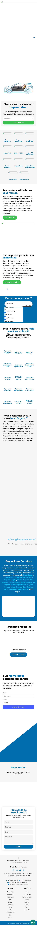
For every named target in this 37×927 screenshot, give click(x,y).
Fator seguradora (10, 589)
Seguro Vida (7, 153)
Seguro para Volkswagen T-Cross (7, 365)
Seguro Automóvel (7, 140)
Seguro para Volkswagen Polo (7, 352)
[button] (34, 37)
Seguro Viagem (24, 179)
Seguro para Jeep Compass (7, 402)
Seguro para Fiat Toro (18, 402)
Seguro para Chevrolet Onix (29, 378)
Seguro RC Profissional (29, 153)
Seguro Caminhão (7, 166)
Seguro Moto (18, 166)
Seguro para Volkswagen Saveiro (18, 377)
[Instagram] (17, 870)
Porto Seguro (28, 575)
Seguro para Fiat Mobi (7, 378)
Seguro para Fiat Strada (18, 353)
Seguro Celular (18, 153)
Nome (4, 693)
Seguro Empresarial (29, 140)
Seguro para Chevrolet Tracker (29, 401)
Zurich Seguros (14, 582)
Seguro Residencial (18, 140)
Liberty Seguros (23, 580)
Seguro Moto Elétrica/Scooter (30, 166)
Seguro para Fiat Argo (29, 353)
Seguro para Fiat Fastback (29, 389)
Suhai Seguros (26, 582)
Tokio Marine (20, 577)
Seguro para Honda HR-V (7, 389)
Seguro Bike (13, 179)
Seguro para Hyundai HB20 (18, 365)
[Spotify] (23, 870)
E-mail (5, 699)
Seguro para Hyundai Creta (18, 389)
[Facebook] (13, 870)
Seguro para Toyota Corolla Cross (29, 365)
